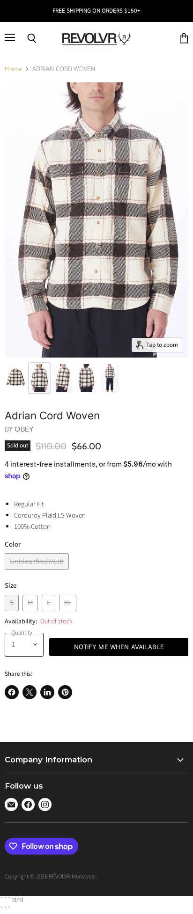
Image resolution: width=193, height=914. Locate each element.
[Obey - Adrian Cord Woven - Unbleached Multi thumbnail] (109, 378)
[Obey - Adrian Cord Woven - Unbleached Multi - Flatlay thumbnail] (15, 378)
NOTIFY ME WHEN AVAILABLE (119, 647)
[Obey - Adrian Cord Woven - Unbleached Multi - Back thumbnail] (86, 378)
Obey (24, 428)
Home (13, 69)
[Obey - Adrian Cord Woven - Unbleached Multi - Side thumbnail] (62, 378)
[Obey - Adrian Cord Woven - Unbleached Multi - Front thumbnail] (39, 378)
